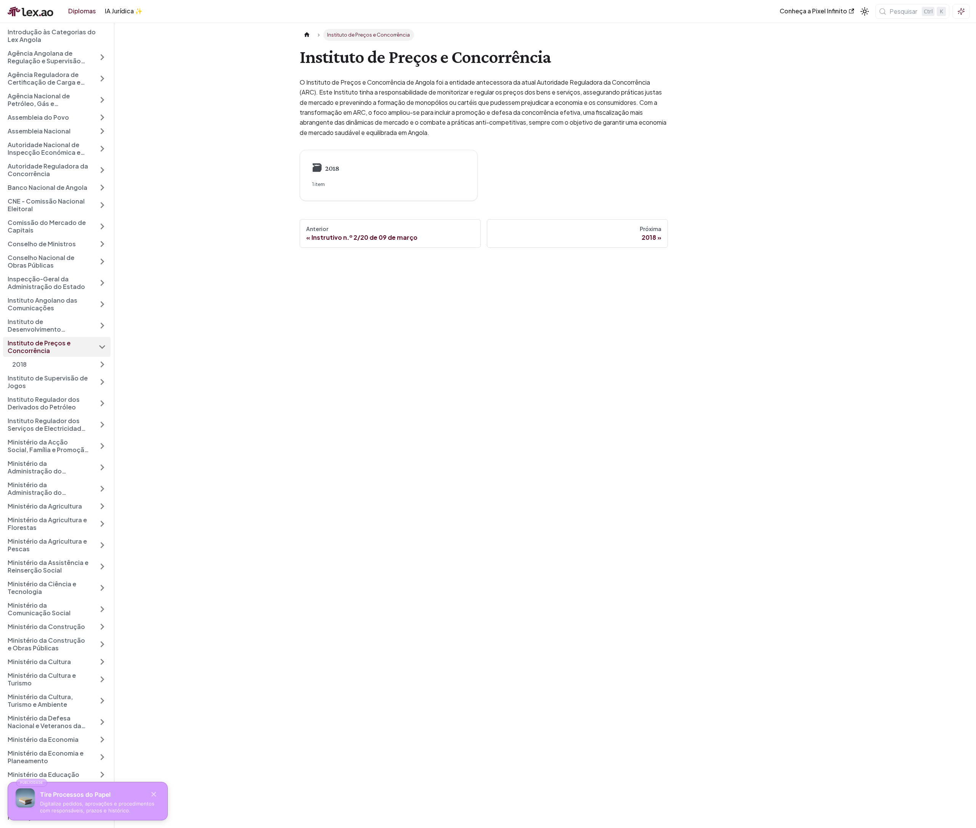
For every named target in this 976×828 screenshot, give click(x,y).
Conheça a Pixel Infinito (813, 11)
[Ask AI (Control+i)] (961, 11)
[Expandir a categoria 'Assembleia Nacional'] (102, 131)
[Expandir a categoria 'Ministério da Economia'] (102, 739)
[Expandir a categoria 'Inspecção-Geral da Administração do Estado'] (102, 283)
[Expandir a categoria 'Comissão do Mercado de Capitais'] (102, 226)
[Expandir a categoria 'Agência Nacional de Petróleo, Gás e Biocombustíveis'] (102, 100)
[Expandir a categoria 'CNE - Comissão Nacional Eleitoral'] (102, 205)
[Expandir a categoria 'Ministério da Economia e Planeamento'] (102, 757)
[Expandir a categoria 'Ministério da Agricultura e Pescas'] (102, 545)
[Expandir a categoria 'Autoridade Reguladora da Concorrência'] (102, 170)
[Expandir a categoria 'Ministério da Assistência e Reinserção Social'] (102, 566)
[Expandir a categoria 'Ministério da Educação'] (102, 775)
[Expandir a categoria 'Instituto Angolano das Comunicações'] (102, 304)
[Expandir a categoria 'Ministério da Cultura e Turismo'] (102, 679)
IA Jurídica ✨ (124, 11)
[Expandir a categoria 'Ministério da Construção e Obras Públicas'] (102, 644)
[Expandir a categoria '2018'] (102, 364)
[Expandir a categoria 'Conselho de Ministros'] (102, 244)
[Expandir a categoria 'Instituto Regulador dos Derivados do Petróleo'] (102, 403)
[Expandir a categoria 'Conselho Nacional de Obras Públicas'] (102, 261)
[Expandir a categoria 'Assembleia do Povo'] (102, 117)
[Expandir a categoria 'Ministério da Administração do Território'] (102, 467)
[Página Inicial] (307, 35)
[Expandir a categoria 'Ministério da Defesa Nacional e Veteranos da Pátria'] (102, 722)
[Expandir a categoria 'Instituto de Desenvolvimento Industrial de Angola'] (102, 325)
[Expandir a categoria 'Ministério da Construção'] (102, 627)
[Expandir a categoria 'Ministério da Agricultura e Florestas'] (102, 524)
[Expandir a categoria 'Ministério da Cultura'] (102, 662)
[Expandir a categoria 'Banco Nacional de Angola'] (102, 187)
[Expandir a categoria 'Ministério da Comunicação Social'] (102, 609)
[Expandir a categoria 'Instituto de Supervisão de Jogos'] (102, 382)
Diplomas (82, 11)
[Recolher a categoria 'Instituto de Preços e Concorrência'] (102, 347)
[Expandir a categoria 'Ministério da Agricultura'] (102, 506)
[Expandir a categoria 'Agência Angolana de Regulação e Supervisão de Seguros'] (102, 57)
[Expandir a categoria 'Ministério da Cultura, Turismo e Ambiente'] (102, 701)
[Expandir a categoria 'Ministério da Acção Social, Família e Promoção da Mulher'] (102, 446)
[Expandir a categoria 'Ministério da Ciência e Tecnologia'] (102, 588)
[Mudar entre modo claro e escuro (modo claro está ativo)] (865, 11)
